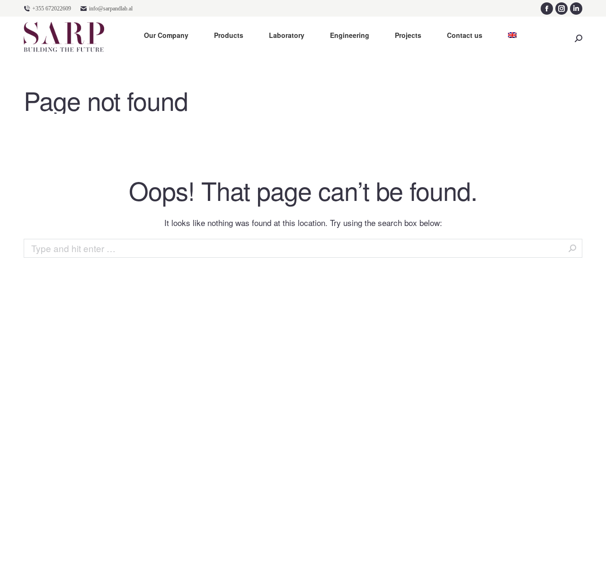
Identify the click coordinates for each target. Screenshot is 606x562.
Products (228, 35)
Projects (408, 35)
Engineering (349, 35)
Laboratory (286, 35)
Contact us (464, 35)
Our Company (166, 35)
